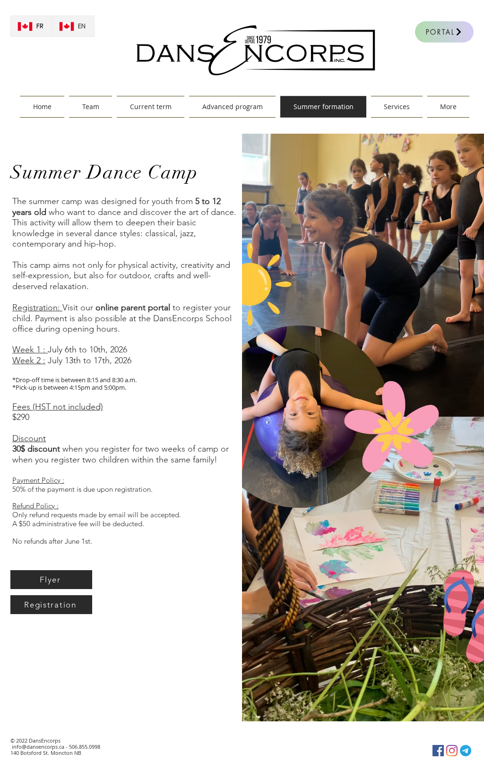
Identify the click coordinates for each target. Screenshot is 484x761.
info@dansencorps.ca (38, 746)
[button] (397, 107)
